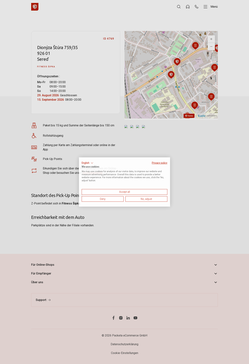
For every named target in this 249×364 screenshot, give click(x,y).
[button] (87, 163)
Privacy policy (159, 162)
